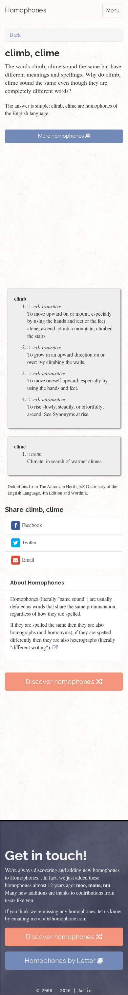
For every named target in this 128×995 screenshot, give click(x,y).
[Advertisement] (64, 219)
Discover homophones (61, 682)
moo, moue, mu (93, 885)
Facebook (31, 524)
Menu (112, 11)
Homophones (25, 10)
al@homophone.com (64, 918)
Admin (85, 990)
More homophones (61, 136)
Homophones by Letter (61, 961)
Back (15, 34)
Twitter (28, 542)
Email (27, 559)
